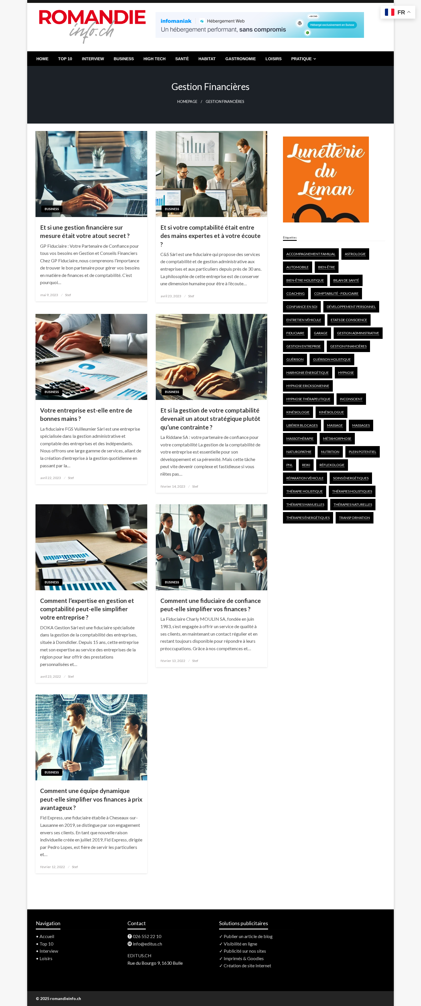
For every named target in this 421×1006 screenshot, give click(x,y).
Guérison (295, 359)
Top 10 (65, 58)
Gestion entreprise (303, 346)
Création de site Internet (247, 965)
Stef (68, 295)
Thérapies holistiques (352, 491)
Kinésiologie (298, 412)
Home (42, 58)
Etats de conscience (349, 320)
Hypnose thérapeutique (308, 399)
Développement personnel (351, 306)
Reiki (306, 465)
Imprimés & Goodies (244, 958)
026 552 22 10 (147, 936)
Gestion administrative (358, 333)
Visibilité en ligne (240, 943)
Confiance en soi (301, 306)
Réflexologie (332, 465)
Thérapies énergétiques (308, 517)
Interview (93, 58)
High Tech (154, 58)
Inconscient (351, 399)
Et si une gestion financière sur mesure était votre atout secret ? (85, 231)
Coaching (295, 293)
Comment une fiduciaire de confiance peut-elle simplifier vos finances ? (210, 604)
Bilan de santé (346, 280)
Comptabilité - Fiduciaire (336, 293)
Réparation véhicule (305, 478)
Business (124, 58)
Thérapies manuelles (305, 504)
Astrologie (355, 254)
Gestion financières (348, 346)
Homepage (187, 101)
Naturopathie (299, 452)
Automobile (297, 267)
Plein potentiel (362, 452)
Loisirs (273, 58)
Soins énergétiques (351, 478)
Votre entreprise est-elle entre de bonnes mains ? (86, 414)
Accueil (47, 936)
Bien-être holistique (305, 280)
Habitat (207, 58)
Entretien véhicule (303, 320)
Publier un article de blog (248, 936)
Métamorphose (337, 438)
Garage (321, 333)
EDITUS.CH (139, 955)
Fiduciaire (295, 333)
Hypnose (346, 372)
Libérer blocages (302, 425)
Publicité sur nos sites (245, 951)
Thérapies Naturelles (353, 504)
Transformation (354, 517)
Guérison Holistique (332, 359)
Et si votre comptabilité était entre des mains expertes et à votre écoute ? (210, 236)
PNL (289, 465)
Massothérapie (300, 438)
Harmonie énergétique (307, 372)
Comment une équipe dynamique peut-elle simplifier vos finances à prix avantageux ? (91, 799)
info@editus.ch (147, 943)
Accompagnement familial (310, 254)
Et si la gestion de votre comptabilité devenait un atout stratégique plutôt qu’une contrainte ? (210, 419)
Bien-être (326, 267)
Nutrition (330, 452)
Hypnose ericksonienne (307, 386)
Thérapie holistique (304, 491)
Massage (335, 425)
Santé (182, 58)
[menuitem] (42, 59)
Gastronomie (240, 58)
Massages (361, 425)
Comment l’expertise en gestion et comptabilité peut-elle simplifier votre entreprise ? (87, 609)
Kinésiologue (331, 412)
